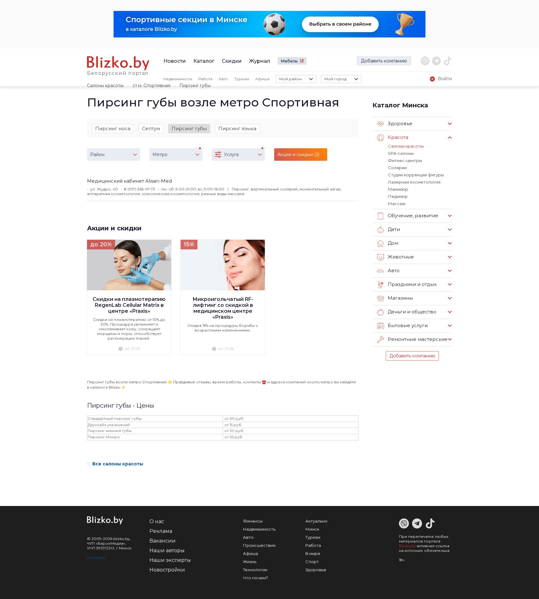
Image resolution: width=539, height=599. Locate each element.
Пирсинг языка (237, 128)
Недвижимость (177, 78)
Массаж (396, 203)
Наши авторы (167, 550)
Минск (312, 529)
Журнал (259, 61)
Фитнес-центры (405, 160)
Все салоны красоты (117, 464)
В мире (312, 553)
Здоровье (315, 569)
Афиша (262, 78)
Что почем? (255, 577)
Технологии (255, 569)
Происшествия (259, 545)
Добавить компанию (384, 61)
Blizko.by (407, 545)
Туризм (241, 78)
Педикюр (398, 196)
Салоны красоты (105, 85)
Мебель (289, 60)
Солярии (397, 167)
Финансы (253, 520)
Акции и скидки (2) (298, 154)
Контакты (96, 557)
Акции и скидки (114, 228)
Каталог (203, 61)
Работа (205, 78)
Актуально (316, 520)
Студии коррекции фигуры (416, 174)
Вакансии (162, 541)
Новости (174, 61)
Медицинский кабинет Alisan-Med (129, 181)
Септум (151, 128)
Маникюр (398, 189)
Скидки (232, 61)
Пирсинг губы (189, 128)
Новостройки (167, 570)
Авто (223, 78)
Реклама (160, 531)
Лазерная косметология (414, 181)
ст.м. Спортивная (151, 85)
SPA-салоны (401, 153)
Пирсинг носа (112, 128)
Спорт (312, 561)
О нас (156, 521)
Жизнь (249, 561)
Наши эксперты (170, 560)
